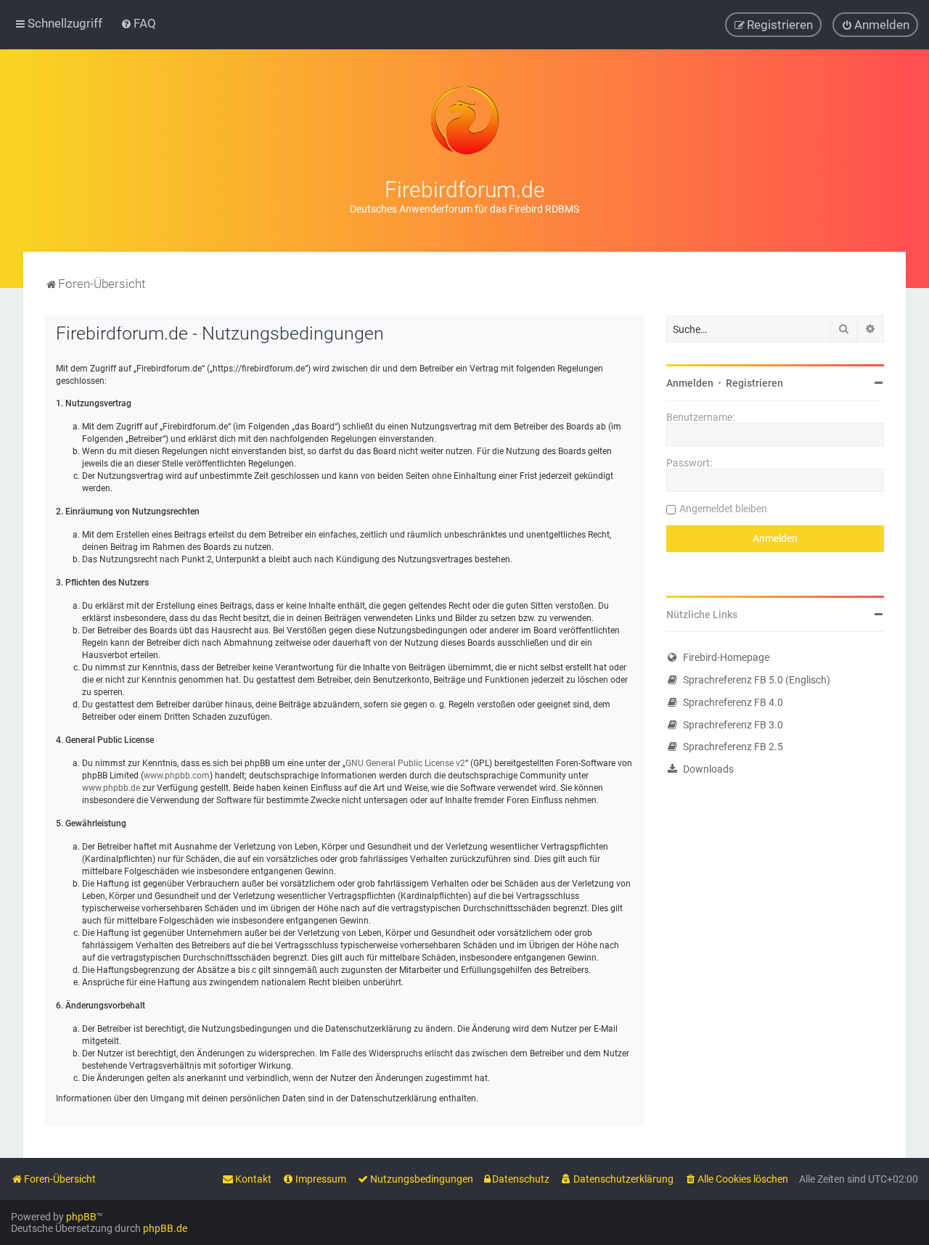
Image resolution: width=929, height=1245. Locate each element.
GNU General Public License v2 (405, 763)
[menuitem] (138, 23)
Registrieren (754, 383)
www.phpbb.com (177, 776)
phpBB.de (165, 1228)
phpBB (81, 1217)
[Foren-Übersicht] (464, 120)
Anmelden (689, 383)
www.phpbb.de (111, 788)
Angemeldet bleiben (723, 508)
